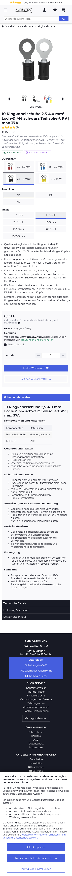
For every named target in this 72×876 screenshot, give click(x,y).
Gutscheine (36, 759)
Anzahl (10, 355)
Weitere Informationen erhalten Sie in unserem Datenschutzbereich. (34, 836)
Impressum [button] (36, 747)
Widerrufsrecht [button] (36, 695)
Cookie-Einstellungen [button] (36, 711)
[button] (36, 62)
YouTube (38, 770)
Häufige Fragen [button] (36, 691)
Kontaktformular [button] (36, 687)
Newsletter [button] (36, 763)
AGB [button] (36, 739)
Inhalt (5, 209)
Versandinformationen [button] (36, 707)
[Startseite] (3, 26)
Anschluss (8, 189)
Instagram (37, 767)
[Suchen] (63, 18)
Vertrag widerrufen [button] (36, 718)
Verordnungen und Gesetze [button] (36, 699)
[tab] (36, 397)
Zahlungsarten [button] (36, 703)
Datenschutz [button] (36, 743)
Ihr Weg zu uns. (38, 676)
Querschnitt (9, 158)
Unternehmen (36, 732)
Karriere (36, 735)
